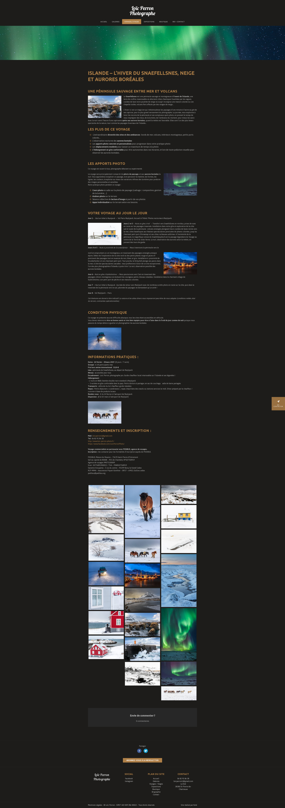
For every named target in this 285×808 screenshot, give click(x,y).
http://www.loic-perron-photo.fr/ (101, 441)
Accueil (103, 22)
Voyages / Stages (131, 22)
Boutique (163, 22)
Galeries (115, 22)
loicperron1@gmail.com (102, 436)
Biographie (156, 792)
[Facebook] (139, 751)
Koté (195, 805)
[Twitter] (146, 751)
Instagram (129, 781)
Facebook (129, 779)
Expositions (149, 22)
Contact (156, 795)
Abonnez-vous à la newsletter (142, 760)
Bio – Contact (179, 22)
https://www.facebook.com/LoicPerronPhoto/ (106, 444)
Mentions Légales (95, 805)
